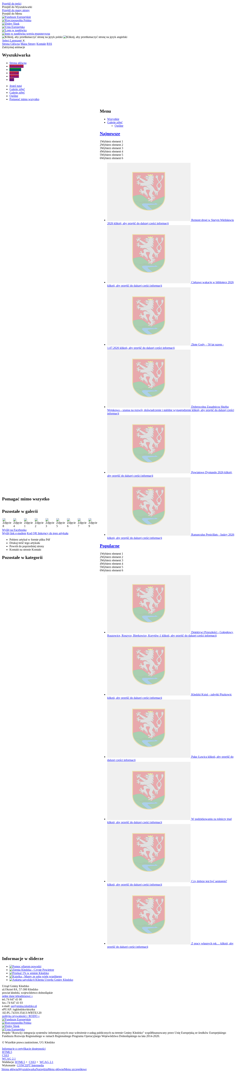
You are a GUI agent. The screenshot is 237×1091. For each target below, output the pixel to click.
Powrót (26, 546)
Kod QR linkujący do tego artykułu (47, 533)
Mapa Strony (28, 43)
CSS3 (5, 1055)
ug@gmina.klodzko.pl (24, 1006)
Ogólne (119, 125)
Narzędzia (42, 1069)
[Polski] (32, 37)
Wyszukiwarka (27, 1069)
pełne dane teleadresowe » (17, 996)
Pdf (29, 539)
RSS (49, 43)
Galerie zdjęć (115, 122)
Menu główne (56, 1069)
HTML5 (7, 1052)
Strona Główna (11, 43)
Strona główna (10, 1069)
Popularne (110, 545)
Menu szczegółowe (75, 1069)
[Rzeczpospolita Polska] (16, 20)
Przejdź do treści (11, 3)
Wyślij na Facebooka (14, 530)
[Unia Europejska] (13, 27)
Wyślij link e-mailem (14, 533)
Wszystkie (113, 119)
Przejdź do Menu (12, 13)
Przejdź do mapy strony (16, 10)
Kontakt (41, 43)
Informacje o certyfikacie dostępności (24, 1048)
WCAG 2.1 (9, 1058)
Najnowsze (110, 133)
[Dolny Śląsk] (10, 23)
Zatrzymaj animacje (13, 47)
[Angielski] (95, 37)
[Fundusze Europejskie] (16, 17)
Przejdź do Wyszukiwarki (17, 7)
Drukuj (24, 542)
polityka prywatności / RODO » (21, 1016)
